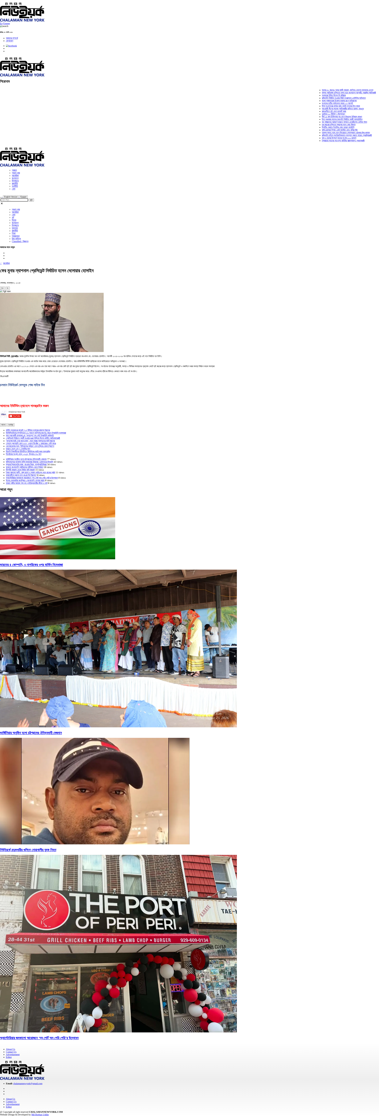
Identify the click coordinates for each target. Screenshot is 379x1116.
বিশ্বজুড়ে (15, 181)
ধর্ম (13, 217)
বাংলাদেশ (15, 178)
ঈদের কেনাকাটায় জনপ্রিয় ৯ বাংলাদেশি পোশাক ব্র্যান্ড (25, 480)
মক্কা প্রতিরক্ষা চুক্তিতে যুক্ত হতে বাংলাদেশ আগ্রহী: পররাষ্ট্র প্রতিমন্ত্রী (317, 92)
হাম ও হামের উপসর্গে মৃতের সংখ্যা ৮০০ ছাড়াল (307, 138)
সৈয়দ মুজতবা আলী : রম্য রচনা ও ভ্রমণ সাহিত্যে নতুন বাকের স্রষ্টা (30, 472)
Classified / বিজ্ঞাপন (20, 241)
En (1, 23)
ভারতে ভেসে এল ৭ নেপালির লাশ (18, 449)
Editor (9, 1057)
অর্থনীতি (15, 186)
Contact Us (11, 1052)
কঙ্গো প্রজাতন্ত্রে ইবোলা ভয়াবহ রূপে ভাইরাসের (307, 100)
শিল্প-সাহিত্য (16, 238)
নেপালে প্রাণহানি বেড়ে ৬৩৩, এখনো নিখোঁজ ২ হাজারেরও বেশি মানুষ (31, 443)
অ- (8, 288)
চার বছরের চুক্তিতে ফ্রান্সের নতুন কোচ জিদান (306, 124)
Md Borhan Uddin (40, 1114)
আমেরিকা (15, 175)
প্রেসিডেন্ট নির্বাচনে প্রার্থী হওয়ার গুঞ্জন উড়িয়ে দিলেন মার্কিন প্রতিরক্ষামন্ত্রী (33, 438)
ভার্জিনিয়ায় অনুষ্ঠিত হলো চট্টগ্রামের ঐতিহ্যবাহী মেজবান (26, 459)
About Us (10, 1049)
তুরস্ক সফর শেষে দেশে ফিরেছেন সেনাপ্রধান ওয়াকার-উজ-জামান (314, 132)
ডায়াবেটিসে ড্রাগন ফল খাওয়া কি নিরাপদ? (21, 475)
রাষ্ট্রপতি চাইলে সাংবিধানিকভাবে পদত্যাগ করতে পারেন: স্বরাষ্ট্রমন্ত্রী (315, 135)
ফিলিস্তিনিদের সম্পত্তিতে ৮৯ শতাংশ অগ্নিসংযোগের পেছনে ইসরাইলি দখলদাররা (36, 433)
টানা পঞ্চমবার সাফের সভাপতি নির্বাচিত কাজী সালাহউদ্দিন (310, 119)
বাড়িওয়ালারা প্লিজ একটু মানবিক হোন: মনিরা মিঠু (307, 130)
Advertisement (13, 1054)
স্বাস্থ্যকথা (16, 236)
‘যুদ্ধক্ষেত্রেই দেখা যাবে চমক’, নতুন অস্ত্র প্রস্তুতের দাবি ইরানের (30, 441)
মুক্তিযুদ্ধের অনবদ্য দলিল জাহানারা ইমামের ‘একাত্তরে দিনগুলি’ (29, 462)
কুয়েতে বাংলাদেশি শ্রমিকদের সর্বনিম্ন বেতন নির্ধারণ (24, 467)
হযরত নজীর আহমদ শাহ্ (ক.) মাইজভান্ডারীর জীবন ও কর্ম (26, 483)
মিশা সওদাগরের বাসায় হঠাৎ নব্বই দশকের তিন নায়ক (309, 106)
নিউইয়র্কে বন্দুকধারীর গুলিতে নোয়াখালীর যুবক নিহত (28, 850)
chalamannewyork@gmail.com (27, 1083)
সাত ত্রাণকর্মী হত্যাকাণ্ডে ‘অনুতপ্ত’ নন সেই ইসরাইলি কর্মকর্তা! (30, 435)
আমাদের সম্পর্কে (12, 38)
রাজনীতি (15, 183)
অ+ (2, 288)
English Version (10, 197)
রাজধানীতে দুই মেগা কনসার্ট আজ (302, 111)
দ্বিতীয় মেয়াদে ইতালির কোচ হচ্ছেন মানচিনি (306, 127)
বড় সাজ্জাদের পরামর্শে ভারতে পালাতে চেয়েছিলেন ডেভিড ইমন (312, 122)
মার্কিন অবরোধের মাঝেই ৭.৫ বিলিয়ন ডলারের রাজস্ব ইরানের (28, 430)
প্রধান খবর (16, 173)
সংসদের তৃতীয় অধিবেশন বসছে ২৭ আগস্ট (305, 103)
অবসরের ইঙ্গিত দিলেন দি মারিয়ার (302, 95)
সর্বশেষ (3, 425)
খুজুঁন (31, 200)
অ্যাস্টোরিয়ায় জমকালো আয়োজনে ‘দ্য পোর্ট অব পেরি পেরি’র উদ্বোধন (32, 478)
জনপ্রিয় (10, 425)
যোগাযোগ (9, 41)
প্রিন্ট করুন (6, 291)
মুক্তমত (15, 228)
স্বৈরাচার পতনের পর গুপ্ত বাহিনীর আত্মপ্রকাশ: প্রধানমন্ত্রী (311, 140)
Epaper (6, 23)
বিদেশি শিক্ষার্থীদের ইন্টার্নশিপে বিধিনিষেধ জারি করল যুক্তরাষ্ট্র (28, 451)
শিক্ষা (14, 233)
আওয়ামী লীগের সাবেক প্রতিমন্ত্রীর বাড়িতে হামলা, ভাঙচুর (311, 108)
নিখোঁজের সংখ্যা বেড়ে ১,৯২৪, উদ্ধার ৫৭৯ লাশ (23, 454)
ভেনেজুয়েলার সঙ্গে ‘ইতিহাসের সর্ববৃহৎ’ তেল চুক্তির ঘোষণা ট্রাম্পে (30, 446)
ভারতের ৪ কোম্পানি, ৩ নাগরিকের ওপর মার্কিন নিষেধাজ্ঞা (31, 565)
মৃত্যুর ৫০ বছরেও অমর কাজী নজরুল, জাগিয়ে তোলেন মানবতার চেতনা (315, 90)
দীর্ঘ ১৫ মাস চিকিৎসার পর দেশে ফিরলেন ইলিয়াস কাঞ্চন (310, 116)
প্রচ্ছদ (14, 170)
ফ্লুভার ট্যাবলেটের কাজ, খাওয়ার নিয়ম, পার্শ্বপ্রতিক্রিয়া (26, 464)
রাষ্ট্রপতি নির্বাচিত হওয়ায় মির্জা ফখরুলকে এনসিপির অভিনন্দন (312, 98)
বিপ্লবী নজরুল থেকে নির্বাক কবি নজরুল (20, 470)
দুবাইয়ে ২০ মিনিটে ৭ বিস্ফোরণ (301, 114)
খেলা (13, 189)
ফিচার (14, 220)
